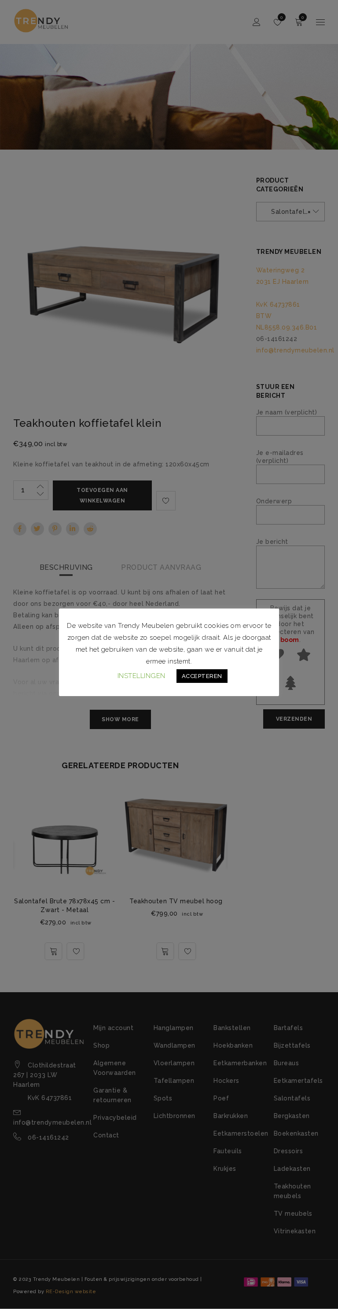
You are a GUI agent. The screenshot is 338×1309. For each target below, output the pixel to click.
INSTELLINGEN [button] (141, 676)
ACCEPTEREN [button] (202, 676)
